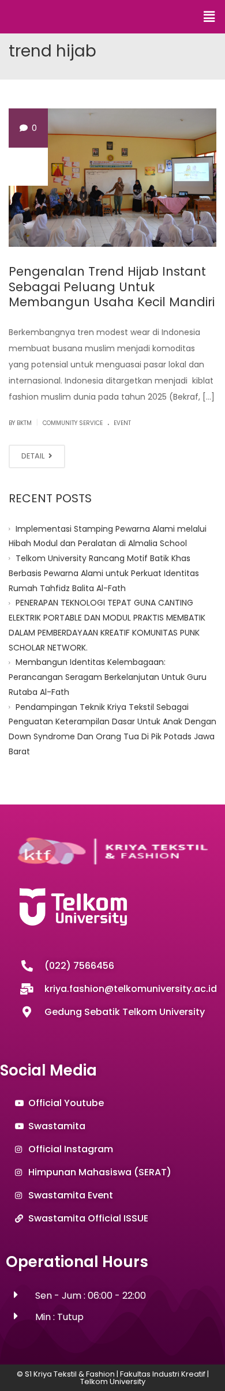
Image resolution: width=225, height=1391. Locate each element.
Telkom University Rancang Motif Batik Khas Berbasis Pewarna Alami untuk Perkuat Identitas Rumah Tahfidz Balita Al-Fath (104, 573)
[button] (209, 17)
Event (122, 423)
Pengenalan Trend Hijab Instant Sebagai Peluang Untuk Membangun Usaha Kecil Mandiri (112, 286)
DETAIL (33, 455)
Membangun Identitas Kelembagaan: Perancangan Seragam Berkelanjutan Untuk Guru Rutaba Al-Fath (108, 677)
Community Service (73, 423)
